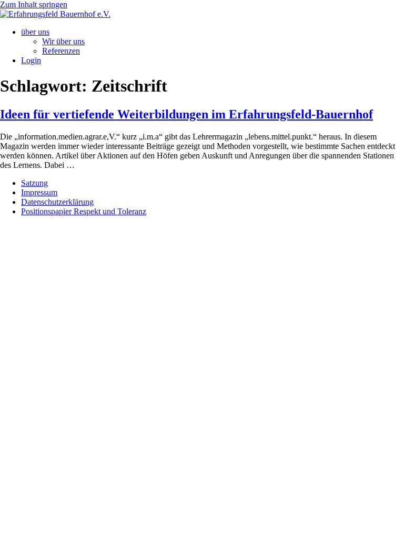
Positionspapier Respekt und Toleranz (83, 211)
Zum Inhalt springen (33, 4)
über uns (35, 31)
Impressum (39, 192)
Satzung (34, 182)
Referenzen (61, 50)
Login (31, 60)
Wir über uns (63, 41)
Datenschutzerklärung (57, 201)
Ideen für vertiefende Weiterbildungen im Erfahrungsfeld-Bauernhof (186, 114)
